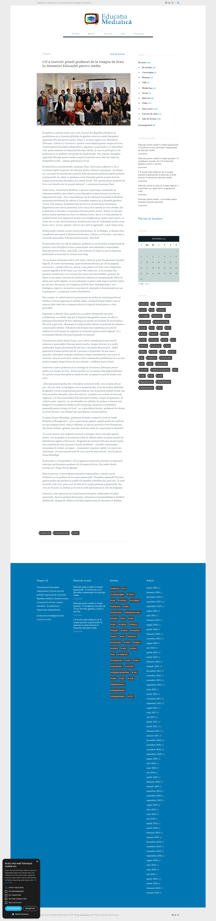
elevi (152, 328)
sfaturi (150, 364)
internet (164, 340)
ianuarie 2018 (152, 892)
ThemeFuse (84, 915)
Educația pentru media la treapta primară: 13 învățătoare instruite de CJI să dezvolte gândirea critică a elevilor (158, 161)
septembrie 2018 (154, 855)
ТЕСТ (159, 388)
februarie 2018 (153, 888)
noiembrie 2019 (153, 791)
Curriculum (148, 72)
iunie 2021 (151, 712)
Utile (144, 82)
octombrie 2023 (153, 638)
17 (147, 268)
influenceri (154, 334)
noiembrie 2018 (153, 846)
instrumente (154, 340)
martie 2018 (151, 883)
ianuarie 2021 (152, 735)
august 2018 (152, 860)
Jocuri (145, 93)
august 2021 (152, 708)
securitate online (166, 358)
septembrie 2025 (154, 606)
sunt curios (143, 370)
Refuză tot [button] (30, 908)
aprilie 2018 (151, 879)
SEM (141, 364)
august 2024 (152, 624)
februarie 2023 (153, 661)
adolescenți (143, 304)
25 (153, 273)
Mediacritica (52, 2)
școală (160, 376)
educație (143, 328)
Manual (146, 77)
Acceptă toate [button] (13, 908)
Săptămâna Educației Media (160, 370)
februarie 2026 (153, 592)
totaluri (142, 376)
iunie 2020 (151, 768)
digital (168, 316)
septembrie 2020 (154, 754)
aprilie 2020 (151, 777)
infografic (165, 334)
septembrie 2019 (154, 800)
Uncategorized (145, 125)
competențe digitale (164, 304)
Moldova (143, 352)
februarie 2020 (153, 782)
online (163, 352)
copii (151, 310)
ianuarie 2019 (152, 837)
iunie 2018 (151, 869)
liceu (173, 340)
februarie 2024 (153, 634)
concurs (143, 310)
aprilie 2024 (151, 629)
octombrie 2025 (153, 601)
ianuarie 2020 (152, 786)
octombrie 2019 (153, 795)
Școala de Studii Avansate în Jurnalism (75, 2)
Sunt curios (147, 109)
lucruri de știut (156, 346)
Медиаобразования (146, 388)
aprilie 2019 (151, 823)
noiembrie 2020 (153, 745)
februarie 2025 (153, 620)
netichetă (153, 352)
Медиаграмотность (146, 382)
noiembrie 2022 (153, 675)
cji (153, 304)
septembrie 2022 (154, 685)
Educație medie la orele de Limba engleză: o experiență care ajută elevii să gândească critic (158, 188)
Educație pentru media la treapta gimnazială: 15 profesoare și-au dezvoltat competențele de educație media (158, 147)
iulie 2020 (151, 763)
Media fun (147, 88)
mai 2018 (150, 874)
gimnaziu (143, 334)
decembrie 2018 (153, 842)
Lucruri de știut (149, 114)
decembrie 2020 (153, 740)
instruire (75, 533)
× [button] (37, 861)
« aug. (141, 283)
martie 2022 (151, 694)
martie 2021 (151, 726)
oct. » (147, 283)
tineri (175, 370)
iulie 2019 (151, 809)
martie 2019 (151, 828)
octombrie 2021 (153, 698)
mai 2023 (150, 648)
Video (145, 103)
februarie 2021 (153, 731)
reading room (152, 358)
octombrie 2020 (153, 749)
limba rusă (143, 346)
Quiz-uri (146, 98)
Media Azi (41, 2)
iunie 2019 (151, 814)
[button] (21, 914)
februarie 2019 (153, 832)
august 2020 (152, 758)
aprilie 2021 (151, 721)
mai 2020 (150, 772)
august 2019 (152, 805)
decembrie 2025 (153, 597)
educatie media (45, 533)
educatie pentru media (61, 533)
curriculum (161, 310)
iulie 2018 (151, 865)
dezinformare (157, 316)
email (160, 328)
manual (167, 346)
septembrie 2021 (154, 703)
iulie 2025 (151, 615)
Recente (142, 62)
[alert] (21, 889)
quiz (141, 358)
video (151, 376)
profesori (172, 352)
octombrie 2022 (153, 680)
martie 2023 (151, 657)
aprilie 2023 (151, 652)
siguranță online (162, 364)
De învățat (147, 67)
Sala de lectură (117, 54)
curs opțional (144, 316)
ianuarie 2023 (152, 666)
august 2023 (152, 643)
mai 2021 (150, 717)
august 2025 (152, 611)
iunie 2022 (151, 689)
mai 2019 (150, 818)
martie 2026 (151, 587)
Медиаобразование (164, 382)
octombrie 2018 (153, 851)
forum (168, 328)
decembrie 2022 (153, 671)
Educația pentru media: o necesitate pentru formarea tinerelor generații (157, 200)
